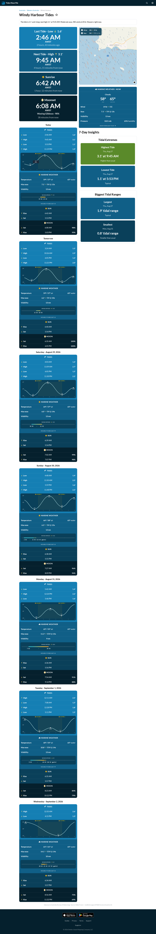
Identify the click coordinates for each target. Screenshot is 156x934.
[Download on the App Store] (69, 915)
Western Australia (33, 10)
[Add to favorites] (56, 15)
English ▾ (78, 925)
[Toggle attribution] (134, 82)
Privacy (74, 921)
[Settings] (152, 3)
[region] (108, 56)
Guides (67, 921)
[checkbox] (91, 30)
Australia (22, 10)
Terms (81, 921)
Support (88, 921)
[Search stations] (147, 3)
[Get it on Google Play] (86, 915)
